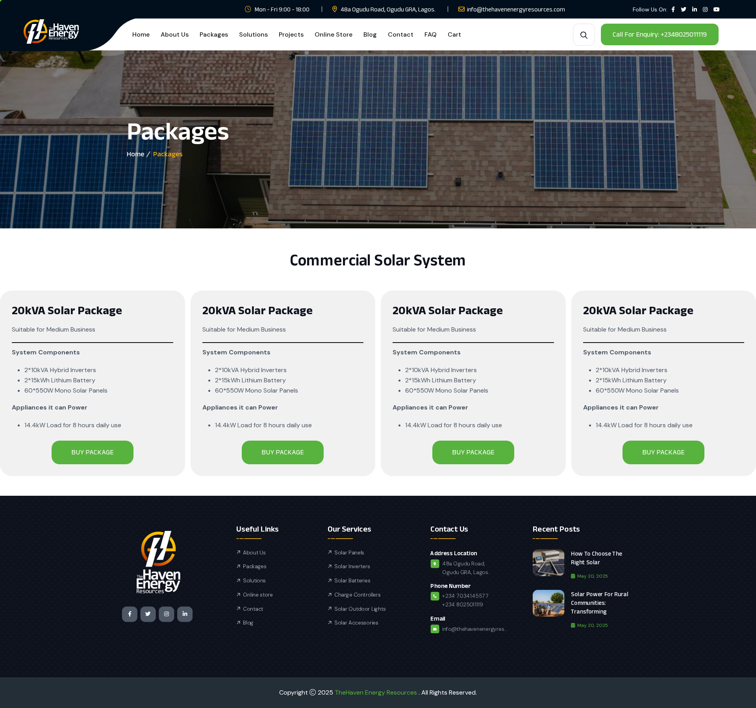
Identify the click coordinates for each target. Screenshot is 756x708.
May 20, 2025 (592, 576)
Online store (258, 595)
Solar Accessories (356, 622)
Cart (454, 34)
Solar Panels (349, 552)
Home (141, 34)
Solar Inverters (352, 566)
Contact (400, 34)
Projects (291, 34)
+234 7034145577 (465, 596)
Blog (370, 34)
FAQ (430, 34)
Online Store (333, 34)
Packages (214, 34)
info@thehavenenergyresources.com (516, 9)
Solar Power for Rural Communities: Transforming (599, 603)
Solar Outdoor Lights (359, 608)
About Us (175, 34)
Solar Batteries (352, 580)
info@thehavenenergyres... (474, 628)
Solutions (253, 34)
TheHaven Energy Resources (377, 692)
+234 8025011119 (462, 604)
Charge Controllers (357, 595)
